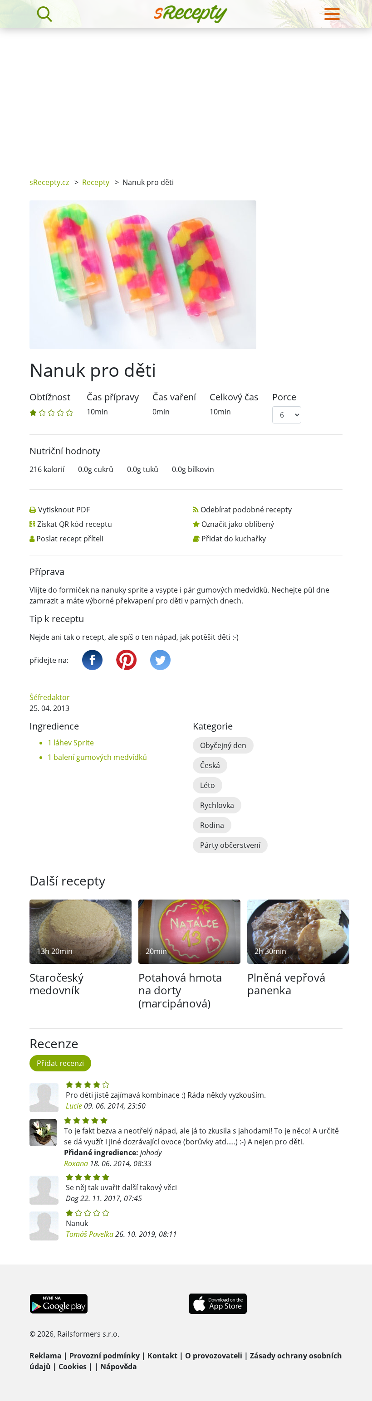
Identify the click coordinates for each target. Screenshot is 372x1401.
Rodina (212, 825)
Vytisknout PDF (64, 510)
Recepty (95, 182)
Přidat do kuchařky (233, 539)
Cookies (73, 1367)
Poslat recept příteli (69, 539)
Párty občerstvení (230, 845)
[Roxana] (43, 1132)
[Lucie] (44, 1097)
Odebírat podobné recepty (246, 510)
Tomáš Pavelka (89, 1234)
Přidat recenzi (60, 1063)
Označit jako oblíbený (237, 524)
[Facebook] (92, 660)
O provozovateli (213, 1356)
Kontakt (162, 1356)
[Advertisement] (186, 96)
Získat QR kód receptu (74, 524)
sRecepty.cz (49, 182)
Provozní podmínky (104, 1356)
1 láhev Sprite (71, 743)
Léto (207, 785)
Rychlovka (217, 805)
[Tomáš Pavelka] (44, 1225)
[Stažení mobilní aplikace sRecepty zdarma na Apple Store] (217, 1303)
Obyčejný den (223, 745)
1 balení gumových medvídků (97, 757)
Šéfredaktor (49, 697)
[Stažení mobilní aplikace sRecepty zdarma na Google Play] (58, 1303)
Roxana (77, 1163)
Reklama (45, 1356)
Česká (210, 765)
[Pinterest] (126, 660)
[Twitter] (160, 660)
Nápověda (118, 1367)
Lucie (74, 1106)
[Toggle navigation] (332, 14)
